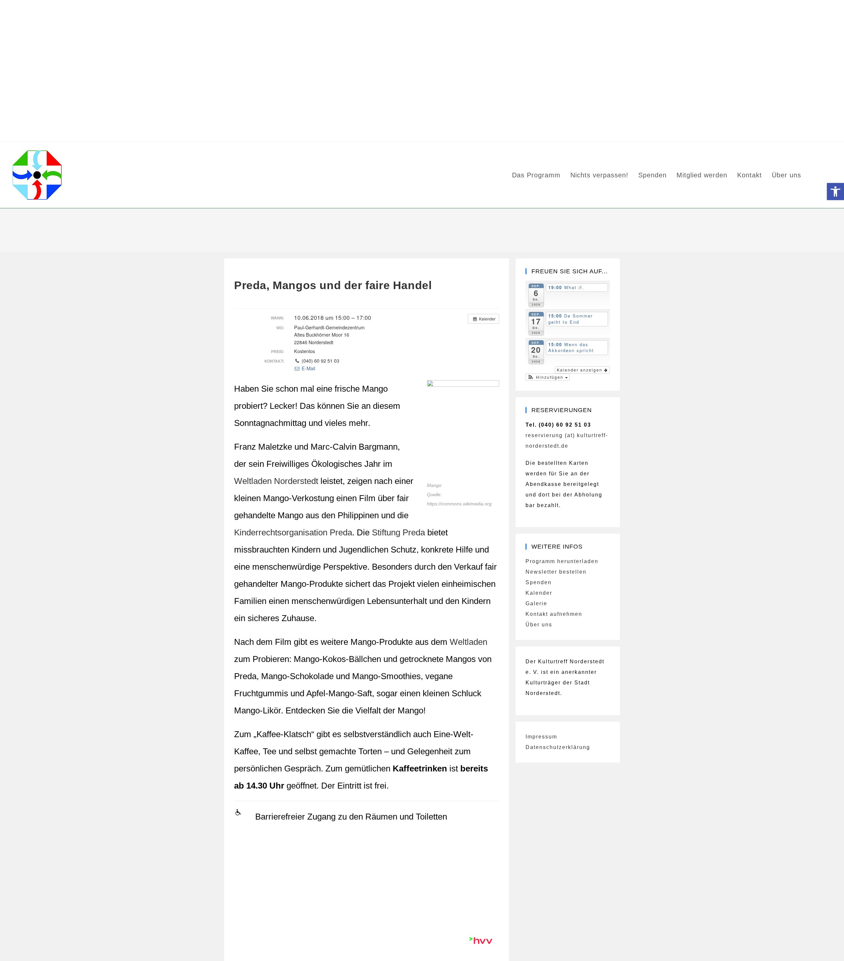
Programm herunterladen (562, 561)
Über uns (539, 624)
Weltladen (468, 642)
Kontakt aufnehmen (554, 614)
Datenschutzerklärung (558, 747)
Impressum (541, 736)
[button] (547, 377)
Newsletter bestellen (556, 572)
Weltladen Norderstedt (276, 481)
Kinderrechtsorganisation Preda (293, 532)
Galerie (536, 603)
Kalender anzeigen (580, 370)
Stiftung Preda (398, 532)
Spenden (539, 582)
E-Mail (307, 368)
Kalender (539, 593)
